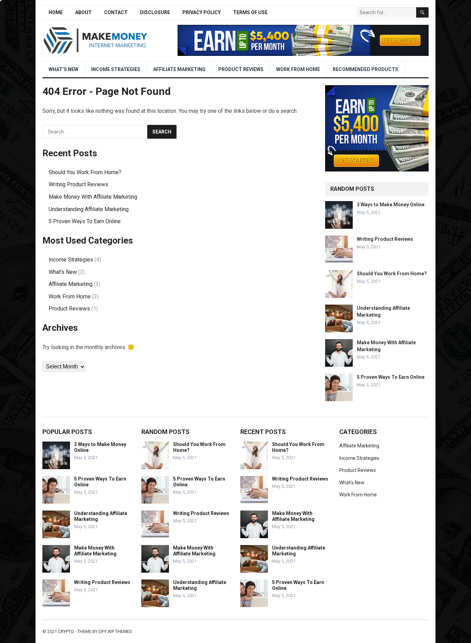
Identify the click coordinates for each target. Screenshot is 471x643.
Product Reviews (240, 69)
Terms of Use (250, 12)
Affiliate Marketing (179, 69)
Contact (116, 12)
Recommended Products (365, 69)
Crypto (66, 631)
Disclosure (155, 12)
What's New (63, 272)
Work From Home (298, 69)
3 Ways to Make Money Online (390, 204)
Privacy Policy (201, 12)
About (83, 12)
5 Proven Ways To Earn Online (85, 221)
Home (56, 12)
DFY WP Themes (115, 631)
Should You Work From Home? (85, 172)
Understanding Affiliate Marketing (89, 209)
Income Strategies (115, 69)
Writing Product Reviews (78, 184)
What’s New (63, 69)
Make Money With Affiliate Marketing (93, 197)
